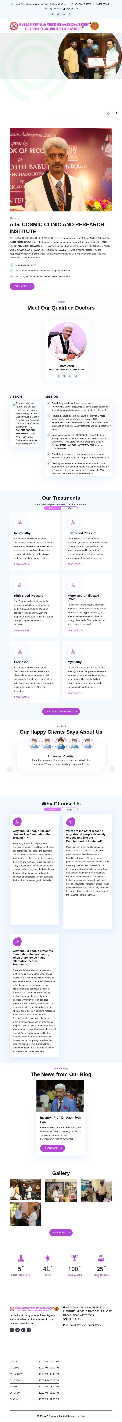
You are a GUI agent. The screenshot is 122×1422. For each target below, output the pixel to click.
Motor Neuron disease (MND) (83, 558)
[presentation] (108, 74)
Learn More (20, 247)
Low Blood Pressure (82, 494)
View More (59, 1193)
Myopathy (75, 622)
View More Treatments (59, 672)
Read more (20, 525)
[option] (61, 704)
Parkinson (21, 622)
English (52, 469)
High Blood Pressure (28, 556)
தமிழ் (69, 469)
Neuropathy (22, 494)
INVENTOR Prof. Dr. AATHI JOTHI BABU (67, 329)
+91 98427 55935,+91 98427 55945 (92, 4)
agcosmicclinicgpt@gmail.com (64, 8)
